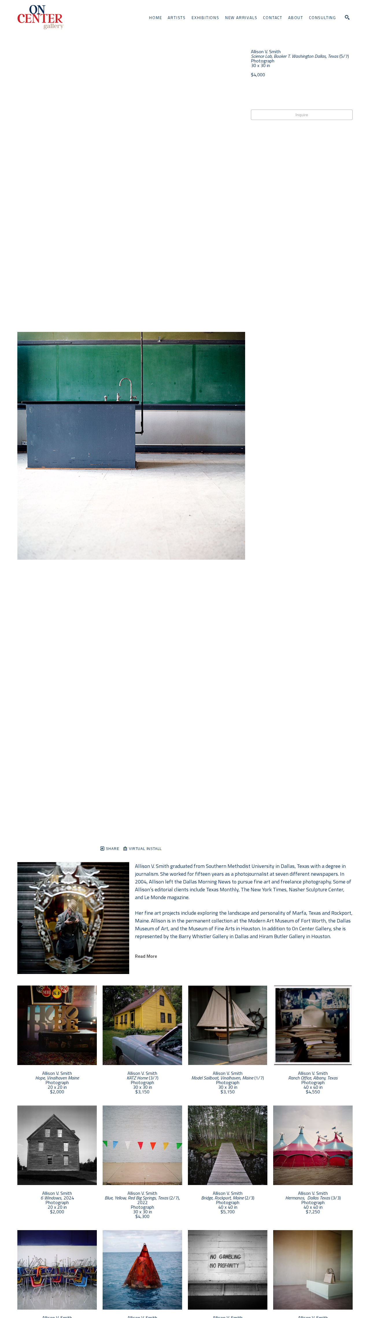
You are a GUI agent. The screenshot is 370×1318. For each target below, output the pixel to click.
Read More (146, 956)
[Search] (347, 17)
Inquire (301, 114)
